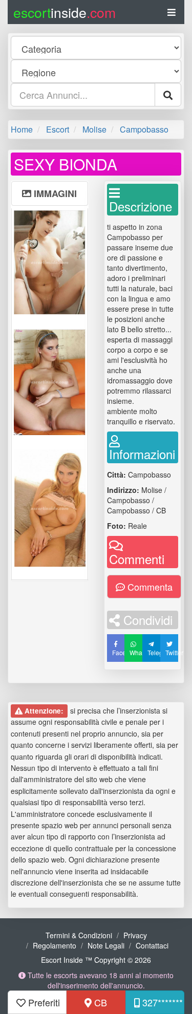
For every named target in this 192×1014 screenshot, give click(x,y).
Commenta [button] (149, 586)
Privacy (135, 935)
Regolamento (54, 945)
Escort (57, 129)
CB (99, 1002)
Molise (94, 129)
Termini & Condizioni (79, 935)
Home (22, 129)
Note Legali (106, 945)
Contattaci (152, 945)
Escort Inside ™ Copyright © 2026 (96, 960)
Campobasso (144, 129)
